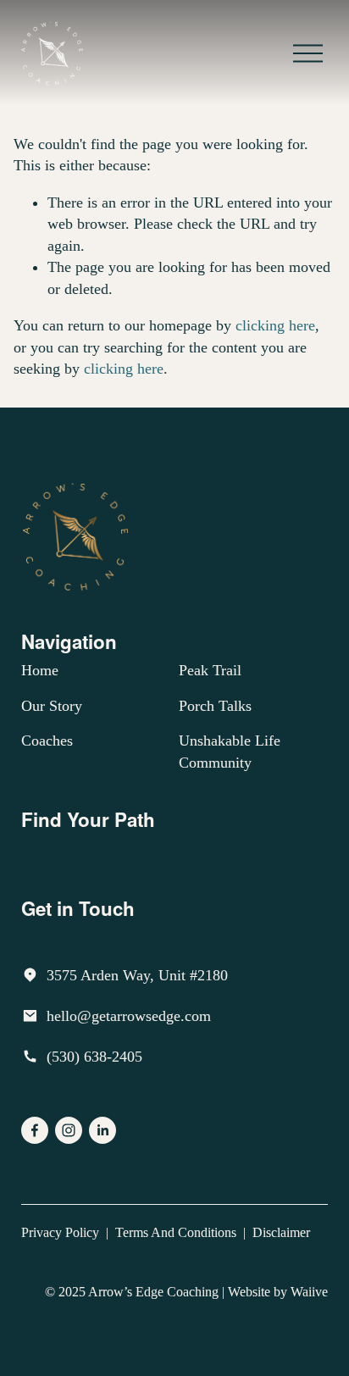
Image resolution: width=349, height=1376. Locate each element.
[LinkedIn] (102, 1130)
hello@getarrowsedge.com (129, 1015)
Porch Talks (215, 705)
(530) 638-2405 (94, 1056)
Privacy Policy (60, 1232)
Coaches (47, 740)
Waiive (309, 1291)
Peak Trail (210, 670)
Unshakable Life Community (229, 751)
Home (39, 670)
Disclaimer (281, 1232)
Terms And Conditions (175, 1232)
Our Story (51, 705)
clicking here (275, 325)
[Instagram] (68, 1130)
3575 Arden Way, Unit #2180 (137, 975)
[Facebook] (34, 1130)
